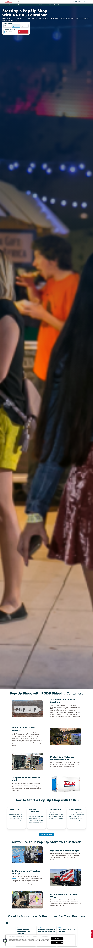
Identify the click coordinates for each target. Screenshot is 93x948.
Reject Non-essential (57, 942)
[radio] (7, 26)
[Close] (72, 938)
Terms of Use (33, 942)
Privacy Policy (25, 942)
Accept (57, 938)
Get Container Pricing (46, 834)
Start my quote (23, 32)
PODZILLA (14, 878)
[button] (5, 940)
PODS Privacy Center (43, 940)
